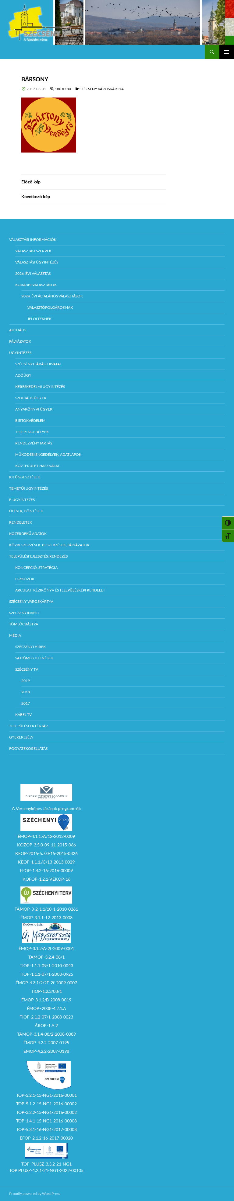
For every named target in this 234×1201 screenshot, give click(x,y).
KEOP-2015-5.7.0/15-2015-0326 (46, 853)
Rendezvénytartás (33, 443)
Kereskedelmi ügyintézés (40, 386)
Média (15, 635)
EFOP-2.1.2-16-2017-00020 (46, 1137)
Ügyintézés (20, 352)
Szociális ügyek (30, 398)
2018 (25, 692)
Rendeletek (20, 522)
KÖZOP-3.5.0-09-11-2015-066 (46, 844)
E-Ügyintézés (22, 499)
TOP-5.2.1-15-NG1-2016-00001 (46, 1095)
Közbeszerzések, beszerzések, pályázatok (49, 545)
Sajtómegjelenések (34, 658)
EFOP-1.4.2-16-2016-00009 (46, 870)
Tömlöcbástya (23, 624)
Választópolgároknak (50, 307)
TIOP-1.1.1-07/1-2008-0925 (46, 974)
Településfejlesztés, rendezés (38, 556)
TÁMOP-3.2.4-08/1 (46, 957)
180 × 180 (63, 89)
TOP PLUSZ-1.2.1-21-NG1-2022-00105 (46, 1170)
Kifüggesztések (24, 477)
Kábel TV (23, 714)
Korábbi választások (36, 284)
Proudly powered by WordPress (34, 1193)
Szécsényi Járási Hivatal (38, 364)
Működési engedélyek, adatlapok (48, 454)
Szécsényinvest (24, 612)
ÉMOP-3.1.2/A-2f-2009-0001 (46, 948)
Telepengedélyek (32, 431)
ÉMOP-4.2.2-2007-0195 (46, 1042)
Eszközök (24, 579)
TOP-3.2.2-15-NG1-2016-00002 (46, 1112)
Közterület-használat (37, 465)
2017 (25, 703)
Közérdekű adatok (28, 533)
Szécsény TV (26, 669)
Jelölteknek (39, 318)
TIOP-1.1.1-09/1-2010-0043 (46, 965)
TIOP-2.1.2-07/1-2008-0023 (46, 1016)
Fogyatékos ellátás (28, 748)
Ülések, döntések (26, 511)
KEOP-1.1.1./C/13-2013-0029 (46, 861)
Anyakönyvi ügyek (33, 409)
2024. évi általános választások (52, 296)
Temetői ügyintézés (28, 488)
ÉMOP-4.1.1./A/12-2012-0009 (46, 836)
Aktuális (17, 330)
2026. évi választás (33, 273)
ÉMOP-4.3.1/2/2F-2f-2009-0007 (46, 982)
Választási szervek (33, 251)
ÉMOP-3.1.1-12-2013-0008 (46, 917)
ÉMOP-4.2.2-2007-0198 (46, 1051)
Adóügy (23, 375)
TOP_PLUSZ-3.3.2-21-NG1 (46, 1163)
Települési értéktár (28, 726)
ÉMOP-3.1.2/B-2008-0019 (46, 999)
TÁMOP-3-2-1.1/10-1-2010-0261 (46, 909)
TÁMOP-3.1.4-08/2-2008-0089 (46, 1034)
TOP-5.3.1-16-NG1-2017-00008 (46, 1129)
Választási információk (32, 239)
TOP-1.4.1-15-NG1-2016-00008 (46, 1120)
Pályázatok (20, 341)
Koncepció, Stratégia (36, 567)
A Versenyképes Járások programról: (46, 808)
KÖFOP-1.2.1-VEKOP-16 (46, 879)
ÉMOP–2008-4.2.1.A (46, 1008)
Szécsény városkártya (102, 89)
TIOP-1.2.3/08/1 (46, 991)
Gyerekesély (21, 737)
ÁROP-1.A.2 (46, 1025)
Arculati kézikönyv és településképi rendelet (60, 590)
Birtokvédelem (30, 420)
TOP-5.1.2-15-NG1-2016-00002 (46, 1103)
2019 (25, 680)
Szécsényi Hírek (30, 646)
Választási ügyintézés (36, 262)
